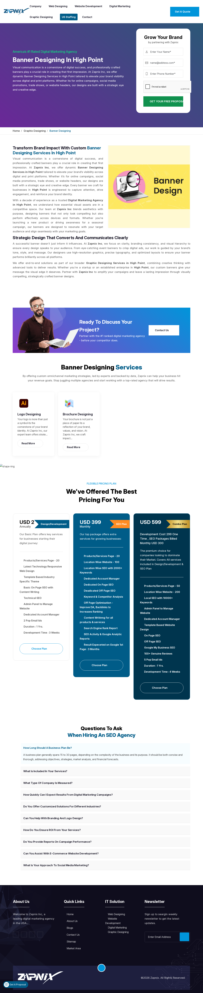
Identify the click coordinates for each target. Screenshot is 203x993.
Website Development (88, 6)
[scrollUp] (101, 968)
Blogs (70, 927)
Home (16, 130)
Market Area (74, 948)
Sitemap (71, 941)
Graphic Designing (41, 17)
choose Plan (39, 648)
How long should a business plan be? (47, 747)
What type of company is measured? (47, 783)
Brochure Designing (78, 414)
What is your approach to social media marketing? (56, 865)
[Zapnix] (17, 11)
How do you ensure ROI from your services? (52, 830)
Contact (87, 17)
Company (35, 6)
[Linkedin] (32, 934)
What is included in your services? (45, 771)
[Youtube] (40, 934)
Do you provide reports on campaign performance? (57, 841)
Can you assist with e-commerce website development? (61, 853)
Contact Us (162, 330)
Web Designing (58, 6)
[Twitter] (24, 934)
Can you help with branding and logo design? (53, 818)
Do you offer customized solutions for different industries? (62, 806)
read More (29, 443)
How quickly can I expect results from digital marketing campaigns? (68, 794)
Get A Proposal (17, 984)
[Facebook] (16, 934)
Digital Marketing (119, 6)
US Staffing (69, 17)
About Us (72, 921)
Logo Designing (29, 414)
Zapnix (154, 977)
